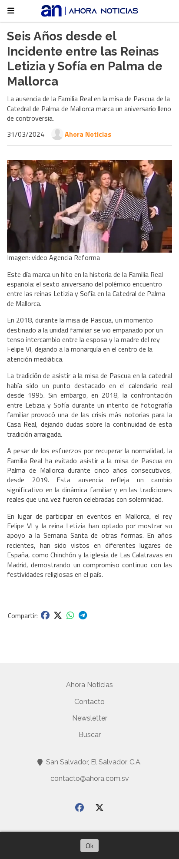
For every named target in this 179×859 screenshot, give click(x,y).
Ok (89, 845)
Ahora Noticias (88, 134)
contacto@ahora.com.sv (89, 778)
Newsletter (89, 718)
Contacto (89, 702)
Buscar (90, 735)
